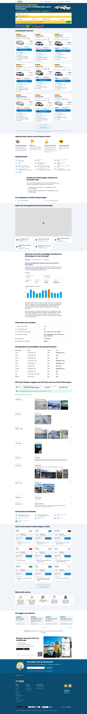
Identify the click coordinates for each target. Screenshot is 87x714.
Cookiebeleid (45, 710)
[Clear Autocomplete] (70, 15)
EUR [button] (41, 1)
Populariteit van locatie (36, 259)
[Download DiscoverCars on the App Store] (26, 649)
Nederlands (48, 1)
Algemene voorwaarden (53, 710)
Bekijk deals (28, 538)
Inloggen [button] (69, 1)
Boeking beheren (61, 1)
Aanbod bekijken (24, 49)
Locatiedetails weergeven (22, 53)
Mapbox (62, 235)
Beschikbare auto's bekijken (24, 241)
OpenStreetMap (66, 235)
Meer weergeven (43, 127)
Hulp (55, 1)
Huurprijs (28, 259)
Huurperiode (46, 259)
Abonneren (49, 667)
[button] (43, 223)
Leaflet (59, 235)
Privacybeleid (39, 710)
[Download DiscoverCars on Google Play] (19, 649)
